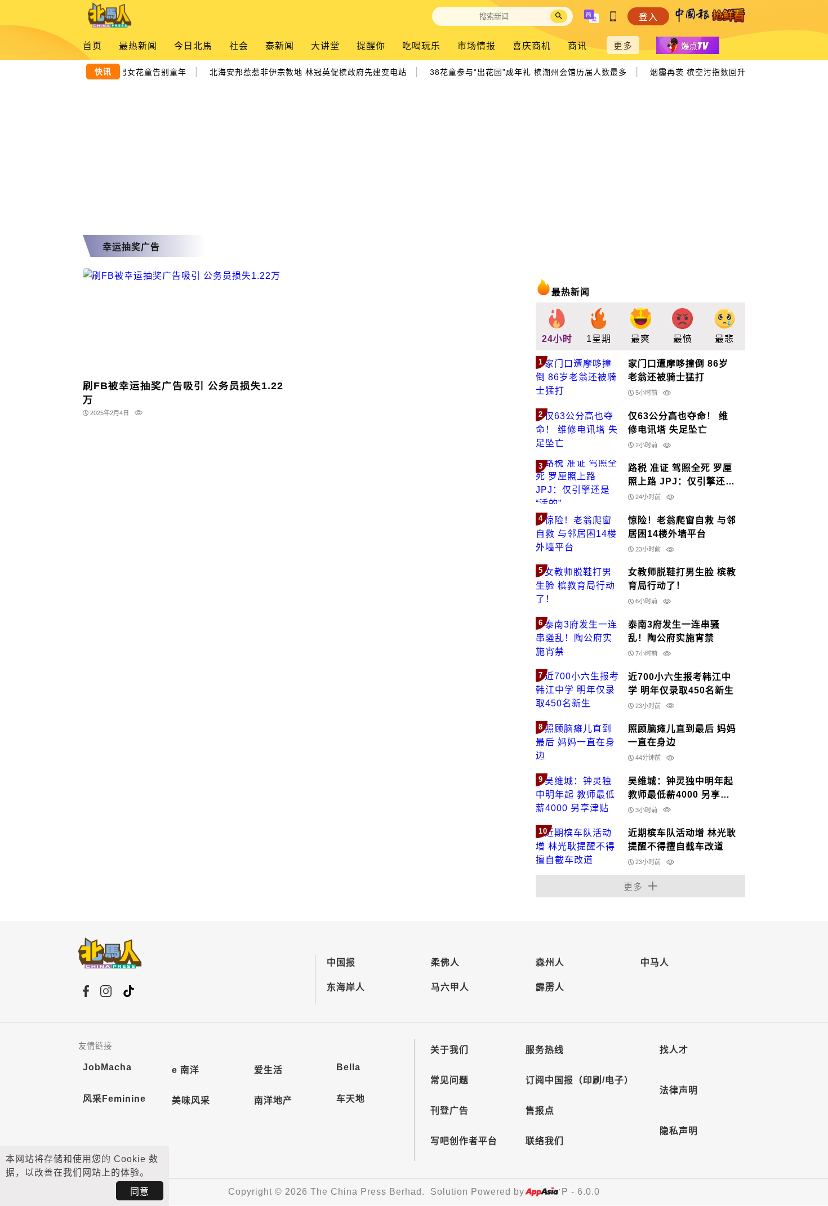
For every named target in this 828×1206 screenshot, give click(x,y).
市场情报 (476, 46)
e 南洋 (185, 1070)
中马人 (654, 962)
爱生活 (268, 1070)
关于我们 (449, 1049)
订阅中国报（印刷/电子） (580, 1080)
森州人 (550, 962)
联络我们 (545, 1141)
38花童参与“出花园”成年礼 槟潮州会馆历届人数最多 (524, 71)
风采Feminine (114, 1098)
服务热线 (545, 1049)
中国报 (341, 962)
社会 (238, 46)
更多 (623, 46)
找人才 (674, 1049)
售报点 (540, 1110)
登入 (648, 17)
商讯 (577, 46)
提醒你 (371, 46)
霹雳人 (550, 987)
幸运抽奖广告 (131, 247)
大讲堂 (325, 46)
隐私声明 (679, 1131)
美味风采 (191, 1100)
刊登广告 (449, 1110)
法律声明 (679, 1090)
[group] (556, 326)
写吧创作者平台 (463, 1141)
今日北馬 (193, 46)
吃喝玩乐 (421, 46)
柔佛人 (445, 962)
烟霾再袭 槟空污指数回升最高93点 (711, 71)
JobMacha (107, 1067)
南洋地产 (273, 1100)
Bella (348, 1067)
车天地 (350, 1098)
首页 (92, 46)
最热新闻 (138, 46)
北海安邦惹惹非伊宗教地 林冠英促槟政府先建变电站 (303, 71)
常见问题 (449, 1080)
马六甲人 (450, 987)
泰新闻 (279, 46)
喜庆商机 (532, 46)
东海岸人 (346, 987)
